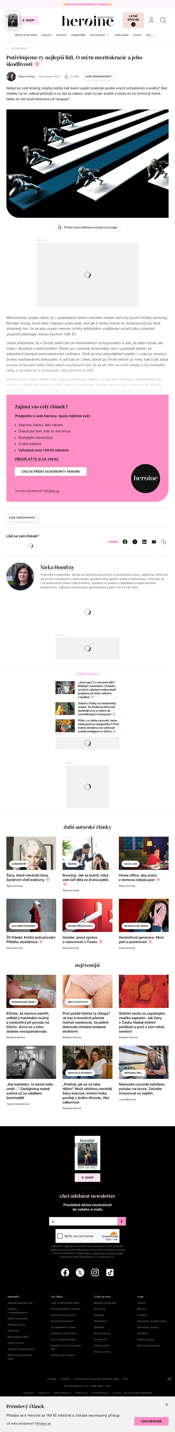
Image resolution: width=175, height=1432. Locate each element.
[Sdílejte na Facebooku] (125, 541)
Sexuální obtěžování (105, 1302)
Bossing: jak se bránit (62, 1355)
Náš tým (141, 1308)
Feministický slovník (148, 1345)
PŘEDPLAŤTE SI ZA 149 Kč (36, 459)
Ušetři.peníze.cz (62, 1392)
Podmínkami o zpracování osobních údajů (100, 1253)
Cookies (52, 1378)
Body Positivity (78, 1001)
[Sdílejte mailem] (154, 541)
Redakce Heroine (15, 1037)
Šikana (72, 863)
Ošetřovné (13, 1330)
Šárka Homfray (57, 567)
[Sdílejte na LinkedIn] (144, 541)
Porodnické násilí (23, 1001)
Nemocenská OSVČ (18, 1336)
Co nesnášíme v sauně (63, 1327)
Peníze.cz (44, 1392)
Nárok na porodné (17, 1318)
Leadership (19, 863)
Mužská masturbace (62, 1321)
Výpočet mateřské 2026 (20, 1349)
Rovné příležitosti (80, 925)
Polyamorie (100, 1339)
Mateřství (99, 1315)
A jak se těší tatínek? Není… (66, 1302)
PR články (142, 1333)
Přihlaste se (51, 491)
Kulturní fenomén (23, 925)
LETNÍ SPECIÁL (133, 18)
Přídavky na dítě (16, 1324)
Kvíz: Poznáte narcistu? (63, 1339)
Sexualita (99, 1327)
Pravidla (65, 1378)
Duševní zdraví (102, 1345)
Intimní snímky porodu (63, 1315)
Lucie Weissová (127, 1099)
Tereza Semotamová (17, 1103)
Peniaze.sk (81, 1392)
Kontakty (142, 1315)
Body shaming (102, 1333)
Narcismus (100, 1308)
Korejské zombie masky (64, 1333)
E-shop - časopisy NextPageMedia (132, 1392)
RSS (125, 1378)
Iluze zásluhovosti (98, 76)
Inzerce (141, 1302)
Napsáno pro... (133, 1072)
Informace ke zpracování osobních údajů (96, 1378)
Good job (130, 863)
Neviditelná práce (136, 925)
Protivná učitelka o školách (66, 1308)
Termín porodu (15, 1342)
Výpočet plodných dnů (19, 1302)
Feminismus (100, 1321)
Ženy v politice (102, 1351)
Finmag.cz (29, 1392)
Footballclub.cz (100, 1392)
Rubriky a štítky (145, 1339)
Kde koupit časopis (148, 1327)
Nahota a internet (80, 1072)
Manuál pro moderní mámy (152, 1321)
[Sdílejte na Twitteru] (135, 541)
